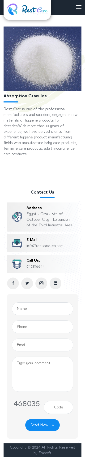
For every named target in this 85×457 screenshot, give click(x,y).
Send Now (39, 425)
